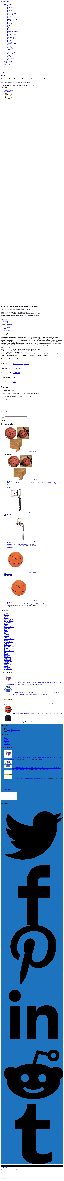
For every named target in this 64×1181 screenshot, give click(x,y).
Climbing (6, 624)
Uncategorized (8, 661)
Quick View (32, 451)
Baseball (6, 613)
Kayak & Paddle (8, 642)
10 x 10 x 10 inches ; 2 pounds (21, 364)
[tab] (33, 327)
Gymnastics (7, 634)
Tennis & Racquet (9, 658)
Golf (5, 633)
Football (6, 631)
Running (6, 649)
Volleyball (6, 663)
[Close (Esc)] (1, 1178)
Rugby (6, 648)
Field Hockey (7, 628)
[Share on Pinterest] (33, 984)
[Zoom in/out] (6, 1178)
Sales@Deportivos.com (13, 730)
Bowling (6, 618)
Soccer (6, 652)
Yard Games (7, 667)
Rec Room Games (9, 646)
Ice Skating (7, 640)
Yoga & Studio (8, 669)
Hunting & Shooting (9, 639)
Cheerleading (7, 622)
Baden (14, 382)
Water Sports (7, 664)
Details (21, 82)
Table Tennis (7, 657)
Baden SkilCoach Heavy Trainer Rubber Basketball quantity (16, 85)
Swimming (7, 655)
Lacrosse (6, 643)
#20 (14, 377)
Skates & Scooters (9, 651)
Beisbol (6, 739)
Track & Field (7, 660)
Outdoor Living (8, 645)
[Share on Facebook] (33, 924)
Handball (6, 636)
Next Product (7, 91)
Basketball (9, 324)
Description (7, 327)
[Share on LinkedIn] (33, 1044)
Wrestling (6, 666)
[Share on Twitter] (33, 864)
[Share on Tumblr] (33, 1163)
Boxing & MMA (8, 619)
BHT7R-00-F (16, 373)
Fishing (6, 630)
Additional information (10, 328)
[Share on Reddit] (33, 1103)
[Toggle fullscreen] (4, 1178)
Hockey (6, 637)
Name (3, 414)
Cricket (6, 625)
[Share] (3, 1178)
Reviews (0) (7, 330)
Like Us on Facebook (7, 789)
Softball (6, 654)
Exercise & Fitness (9, 627)
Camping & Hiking (9, 621)
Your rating (4, 399)
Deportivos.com (5, 1)
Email (3, 417)
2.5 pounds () (16, 368)
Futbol (5, 738)
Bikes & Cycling (8, 616)
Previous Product (8, 90)
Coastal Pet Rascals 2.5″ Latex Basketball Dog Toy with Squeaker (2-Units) (27, 604)
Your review (4, 411)
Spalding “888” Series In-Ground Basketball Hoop (20, 544)
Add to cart (4, 87)
